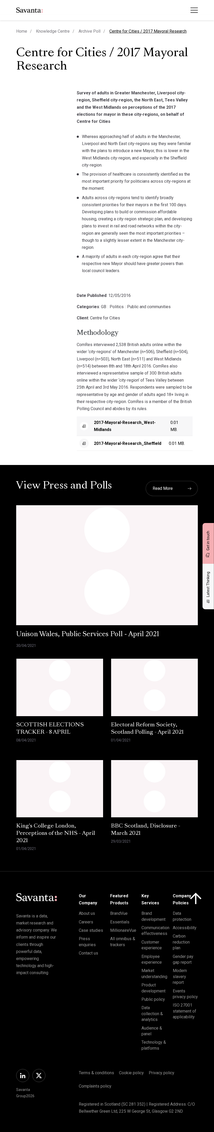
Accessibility (185, 927)
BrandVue (119, 913)
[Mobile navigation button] (194, 10)
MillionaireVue (123, 930)
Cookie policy (131, 1072)
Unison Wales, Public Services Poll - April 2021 (87, 634)
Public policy (153, 999)
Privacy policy (161, 1072)
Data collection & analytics (152, 1013)
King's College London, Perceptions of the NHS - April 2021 (55, 833)
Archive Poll (89, 31)
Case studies (91, 930)
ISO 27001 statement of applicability (184, 1011)
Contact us (88, 953)
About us (87, 913)
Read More (163, 488)
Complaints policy (95, 1086)
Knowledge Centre (53, 31)
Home (21, 31)
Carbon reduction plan (181, 942)
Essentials (119, 922)
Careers (86, 922)
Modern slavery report (180, 976)
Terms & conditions (96, 1072)
